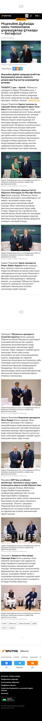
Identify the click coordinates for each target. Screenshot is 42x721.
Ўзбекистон (12, 623)
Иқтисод (33, 657)
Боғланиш (4, 676)
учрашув (11, 628)
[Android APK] (8, 699)
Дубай (34, 623)
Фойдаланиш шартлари (9, 679)
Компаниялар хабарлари (10, 682)
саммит (4, 628)
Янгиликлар (6, 657)
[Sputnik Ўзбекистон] (6, 17)
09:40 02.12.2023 (7, 38)
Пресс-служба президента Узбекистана (15, 64)
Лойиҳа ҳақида (14, 676)
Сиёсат (4, 623)
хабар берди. (34, 100)
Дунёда (25, 657)
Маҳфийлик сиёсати (8, 685)
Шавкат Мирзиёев (24, 623)
